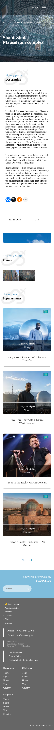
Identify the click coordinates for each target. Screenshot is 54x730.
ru (32, 8)
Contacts (8, 615)
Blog (7, 619)
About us (8, 612)
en (36, 8)
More (24, 560)
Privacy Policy (15, 656)
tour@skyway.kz (24, 635)
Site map (8, 623)
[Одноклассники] (19, 199)
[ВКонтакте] (8, 199)
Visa (5, 684)
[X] (13, 199)
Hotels (6, 680)
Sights (6, 676)
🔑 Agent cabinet (12, 604)
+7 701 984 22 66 (24, 630)
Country (7, 688)
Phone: (11, 630)
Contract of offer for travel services (23, 660)
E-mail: (11, 635)
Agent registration (12, 608)
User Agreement (15, 652)
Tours (5, 673)
